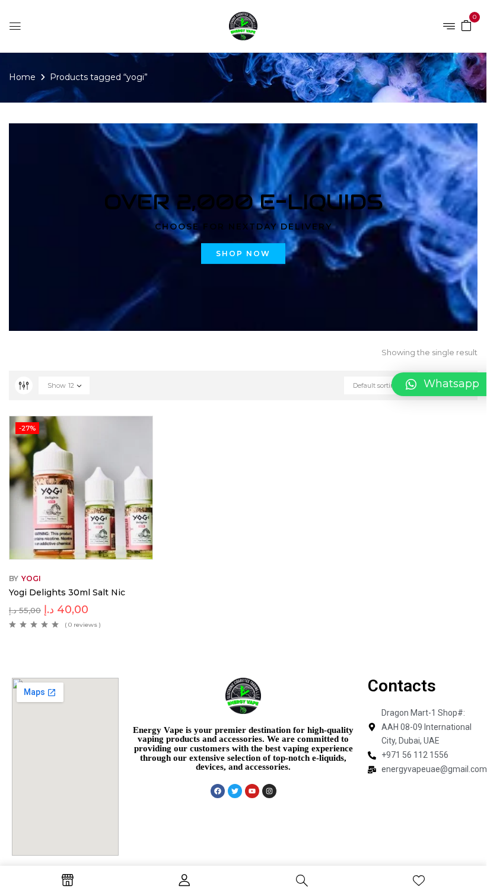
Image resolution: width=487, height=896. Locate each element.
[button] (466, 25)
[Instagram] (269, 791)
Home (22, 77)
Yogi (31, 578)
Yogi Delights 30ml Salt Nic (67, 592)
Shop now (243, 253)
